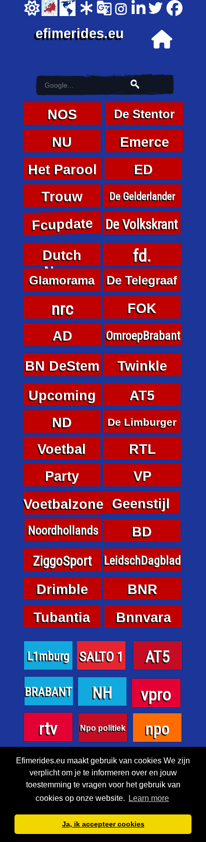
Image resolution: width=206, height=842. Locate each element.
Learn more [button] (148, 798)
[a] (86, 8)
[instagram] (121, 8)
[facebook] (173, 8)
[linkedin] (138, 8)
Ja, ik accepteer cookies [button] (103, 824)
